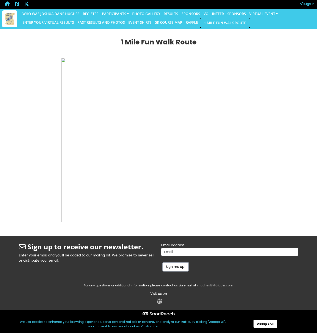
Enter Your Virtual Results (48, 22)
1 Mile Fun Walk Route (225, 22)
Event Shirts (140, 22)
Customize (149, 326)
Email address (173, 245)
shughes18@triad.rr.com (215, 285)
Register (91, 13)
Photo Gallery (146, 13)
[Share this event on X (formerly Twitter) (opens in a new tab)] (26, 4)
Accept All (265, 324)
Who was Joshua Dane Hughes (50, 13)
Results (171, 13)
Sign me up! (175, 266)
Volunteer (214, 13)
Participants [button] (114, 13)
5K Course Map (168, 22)
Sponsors (191, 13)
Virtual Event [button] (262, 13)
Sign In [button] (308, 4)
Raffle (192, 22)
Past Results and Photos (101, 22)
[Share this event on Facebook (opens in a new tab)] (17, 4)
